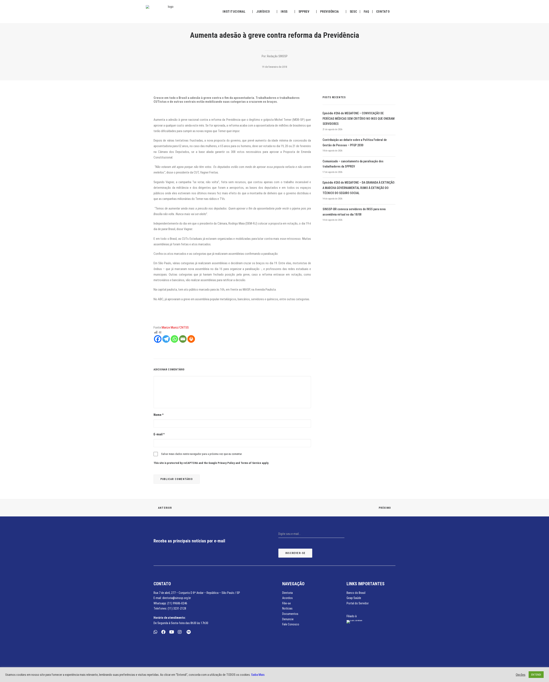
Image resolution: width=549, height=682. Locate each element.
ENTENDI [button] (536, 674)
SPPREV (304, 11)
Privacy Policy (226, 463)
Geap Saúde (354, 598)
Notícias (287, 608)
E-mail (159, 434)
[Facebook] (157, 339)
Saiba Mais (258, 675)
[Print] (191, 339)
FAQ (366, 11)
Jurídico (263, 11)
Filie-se (286, 603)
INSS (284, 11)
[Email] (183, 339)
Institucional (234, 11)
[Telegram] (166, 339)
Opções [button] (520, 675)
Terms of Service (251, 463)
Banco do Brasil (356, 592)
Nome (159, 415)
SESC (353, 11)
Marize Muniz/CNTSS (175, 327)
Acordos (287, 598)
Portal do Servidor (358, 603)
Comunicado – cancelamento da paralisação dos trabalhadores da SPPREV (353, 164)
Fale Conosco (290, 624)
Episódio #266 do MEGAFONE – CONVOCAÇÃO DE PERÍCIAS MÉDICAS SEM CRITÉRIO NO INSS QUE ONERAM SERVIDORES (359, 118)
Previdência (329, 11)
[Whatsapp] (174, 339)
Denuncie (288, 619)
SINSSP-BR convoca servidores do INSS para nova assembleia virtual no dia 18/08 (354, 211)
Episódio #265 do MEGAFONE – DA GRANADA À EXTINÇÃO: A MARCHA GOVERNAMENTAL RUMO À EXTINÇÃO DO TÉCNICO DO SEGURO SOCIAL (359, 188)
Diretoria (287, 592)
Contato (383, 11)
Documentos (290, 614)
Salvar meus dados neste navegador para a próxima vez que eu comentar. (201, 454)
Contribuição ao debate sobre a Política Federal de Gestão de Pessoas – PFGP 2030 (355, 142)
